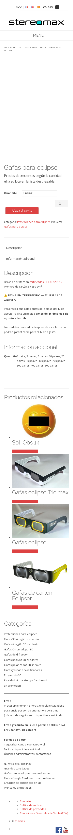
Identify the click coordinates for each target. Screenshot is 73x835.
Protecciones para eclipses (29, 47)
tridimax (20, 821)
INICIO (18, 7)
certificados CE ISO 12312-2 (45, 282)
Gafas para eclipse (16, 226)
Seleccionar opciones (25, 451)
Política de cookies (31, 805)
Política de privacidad (33, 809)
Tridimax (26, 764)
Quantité (10, 193)
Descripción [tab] (14, 248)
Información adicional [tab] (20, 258)
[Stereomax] (36, 19)
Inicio (7, 47)
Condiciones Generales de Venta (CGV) (44, 813)
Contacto (25, 801)
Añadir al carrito (22, 210)
